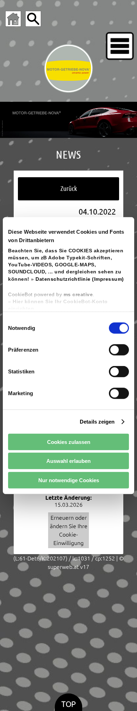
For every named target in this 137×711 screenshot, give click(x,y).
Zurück (68, 188)
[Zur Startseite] (13, 19)
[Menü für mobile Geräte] (119, 46)
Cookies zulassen (68, 442)
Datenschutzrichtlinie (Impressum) (79, 278)
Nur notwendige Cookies (68, 480)
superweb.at (63, 567)
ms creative (78, 294)
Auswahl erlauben (68, 461)
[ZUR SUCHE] (33, 19)
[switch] (119, 350)
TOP (68, 704)
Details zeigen (97, 421)
